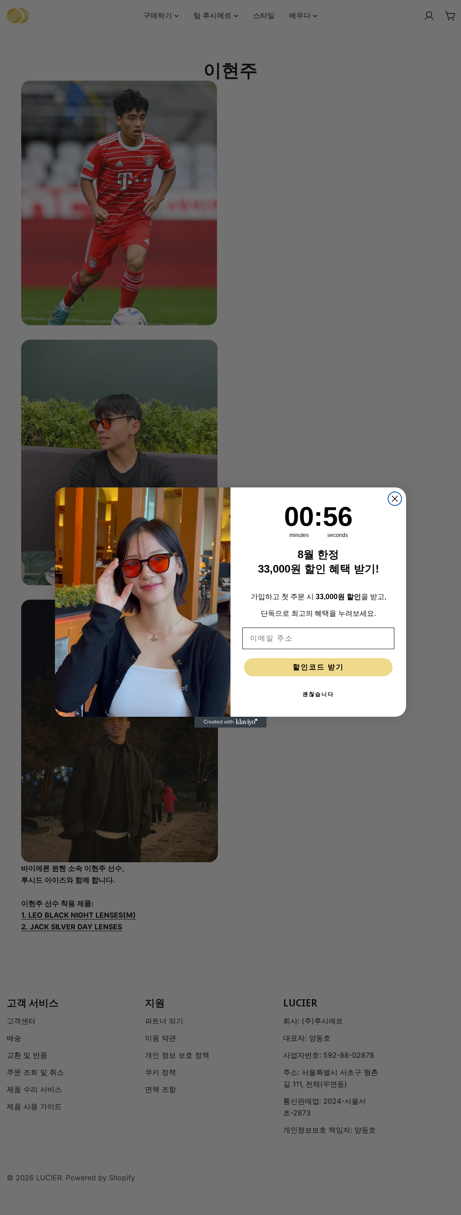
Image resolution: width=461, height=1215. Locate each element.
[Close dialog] (395, 498)
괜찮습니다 (318, 694)
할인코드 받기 (318, 667)
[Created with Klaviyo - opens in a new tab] (230, 722)
